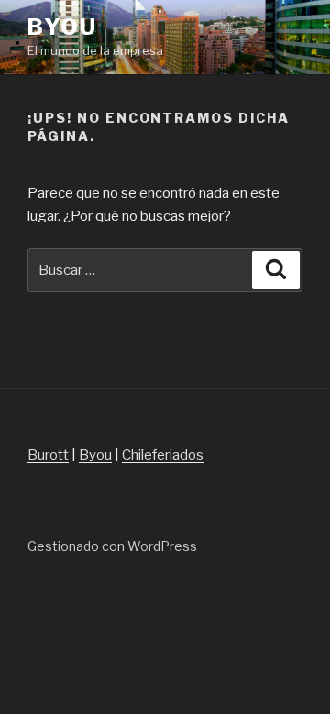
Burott (48, 455)
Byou (62, 27)
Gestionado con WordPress (112, 546)
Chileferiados (163, 455)
